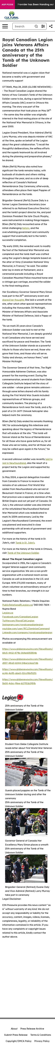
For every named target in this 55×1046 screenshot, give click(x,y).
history (25, 228)
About (14, 1028)
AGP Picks (7, 4)
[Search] (36, 26)
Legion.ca (7, 612)
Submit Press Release (16, 1034)
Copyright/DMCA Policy (18, 1041)
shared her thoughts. (13, 299)
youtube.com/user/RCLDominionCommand (26, 628)
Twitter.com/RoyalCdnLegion (18, 620)
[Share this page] (51, 26)
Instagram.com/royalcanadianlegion (22, 624)
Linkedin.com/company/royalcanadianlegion (27, 632)
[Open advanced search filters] (43, 26)
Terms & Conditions (40, 1034)
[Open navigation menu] (5, 26)
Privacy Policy (42, 1041)
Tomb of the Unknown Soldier (23, 552)
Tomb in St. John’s (25, 542)
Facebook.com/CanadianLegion (20, 616)
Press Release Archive (32, 1028)
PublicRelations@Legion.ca (17, 604)
